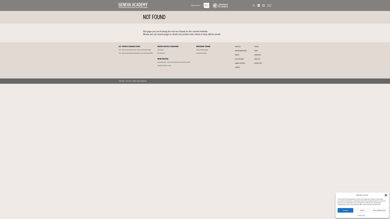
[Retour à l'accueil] (147, 5)
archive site (187, 34)
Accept (345, 210)
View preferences (379, 210)
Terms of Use (128, 81)
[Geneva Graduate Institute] (206, 5)
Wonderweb (143, 81)
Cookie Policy (361, 215)
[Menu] (269, 5)
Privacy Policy (122, 81)
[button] (386, 195)
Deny (362, 210)
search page (163, 34)
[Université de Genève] (220, 5)
